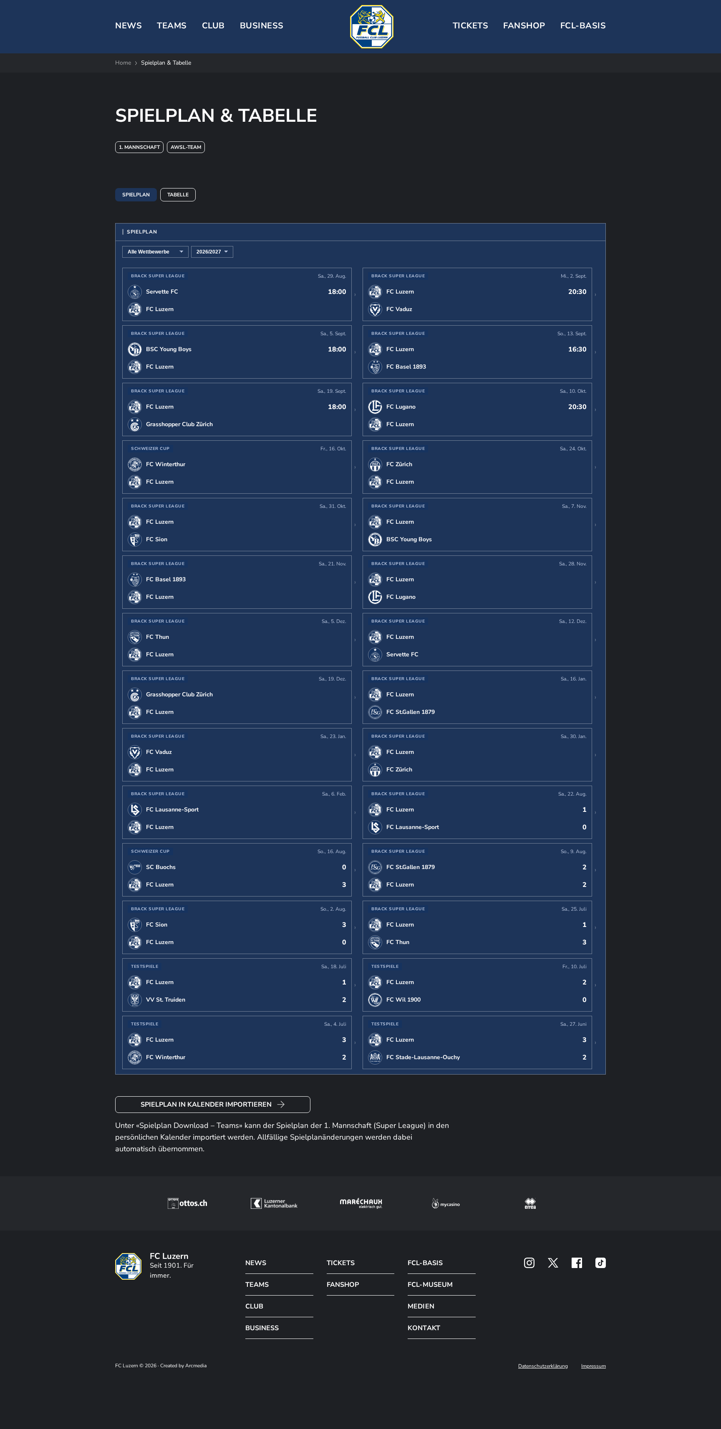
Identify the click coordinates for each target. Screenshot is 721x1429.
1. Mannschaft (139, 147)
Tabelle (178, 194)
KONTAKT (424, 1328)
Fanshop (524, 25)
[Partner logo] (529, 1263)
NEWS (128, 25)
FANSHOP (343, 1284)
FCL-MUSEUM (430, 1284)
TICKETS (471, 25)
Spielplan (136, 194)
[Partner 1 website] (187, 1203)
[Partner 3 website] (361, 1203)
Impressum (593, 1366)
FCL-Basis (583, 25)
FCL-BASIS (425, 1263)
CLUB (213, 25)
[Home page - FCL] (371, 26)
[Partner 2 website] (274, 1203)
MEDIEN (421, 1306)
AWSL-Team (186, 147)
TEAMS (172, 25)
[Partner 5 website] (530, 1203)
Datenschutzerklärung (543, 1366)
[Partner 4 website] (446, 1203)
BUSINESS (262, 25)
